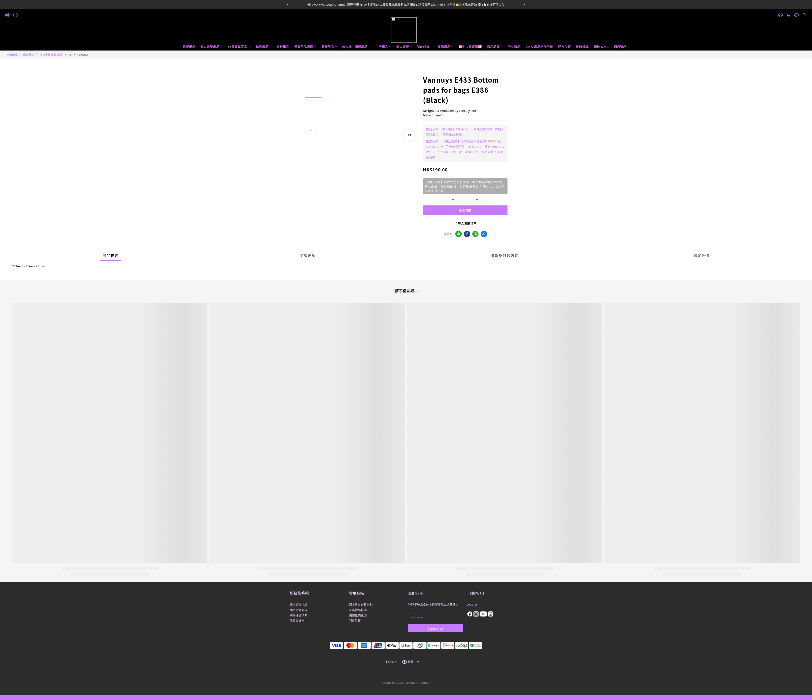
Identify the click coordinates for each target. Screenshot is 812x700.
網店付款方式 (298, 610)
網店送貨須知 (298, 615)
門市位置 (564, 47)
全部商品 (12, 54)
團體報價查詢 (358, 615)
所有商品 (514, 47)
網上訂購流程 (298, 605)
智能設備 (423, 47)
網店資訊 (620, 47)
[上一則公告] (287, 5)
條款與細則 (297, 620)
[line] (458, 234)
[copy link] (484, 234)
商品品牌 (493, 47)
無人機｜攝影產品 (355, 47)
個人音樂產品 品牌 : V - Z (55, 54)
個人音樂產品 (209, 47)
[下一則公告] (524, 5)
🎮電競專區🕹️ (238, 47)
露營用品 (327, 47)
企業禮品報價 (358, 610)
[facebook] (467, 234)
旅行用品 (283, 47)
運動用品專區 (303, 47)
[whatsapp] (475, 234)
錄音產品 (262, 47)
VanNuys (83, 54)
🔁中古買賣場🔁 (470, 47)
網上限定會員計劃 (361, 605)
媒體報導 (582, 47)
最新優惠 (189, 47)
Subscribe (436, 628)
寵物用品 (444, 47)
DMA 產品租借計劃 (539, 47)
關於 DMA (601, 47)
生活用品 (382, 47)
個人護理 (402, 47)
